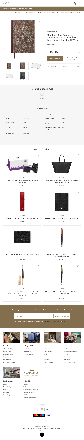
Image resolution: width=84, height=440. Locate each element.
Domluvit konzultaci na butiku (72, 58)
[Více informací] (42, 434)
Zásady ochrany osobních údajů (52, 321)
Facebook (37, 409)
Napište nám (54, 66)
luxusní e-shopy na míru (39, 430)
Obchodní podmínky (42, 428)
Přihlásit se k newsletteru (61, 316)
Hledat (70, 3)
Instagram (42, 409)
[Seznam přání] (38, 155)
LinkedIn (46, 409)
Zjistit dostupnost (55, 59)
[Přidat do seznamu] (40, 22)
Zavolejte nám (67, 66)
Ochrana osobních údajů (29, 428)
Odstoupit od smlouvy (55, 428)
